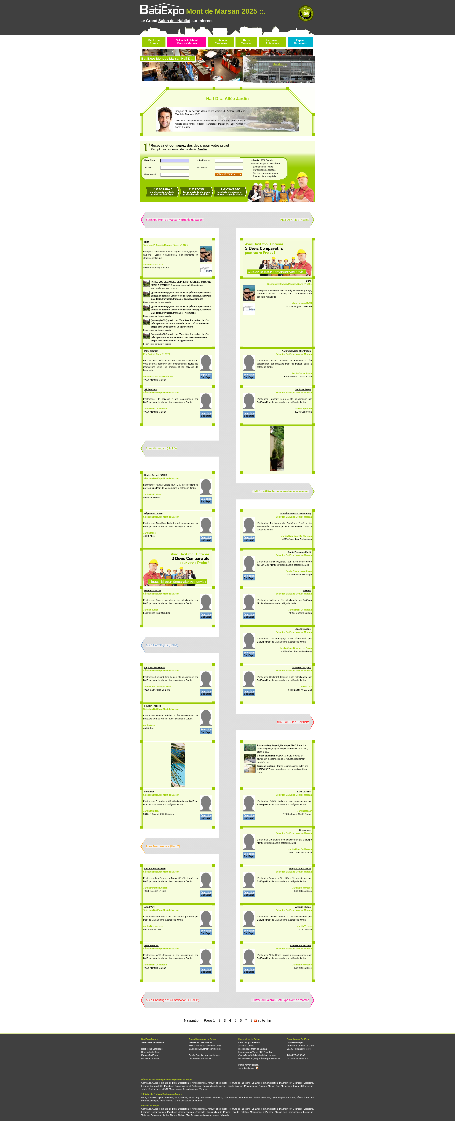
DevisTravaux (246, 42)
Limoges (154, 1100)
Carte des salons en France (188, 1100)
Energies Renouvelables (153, 1112)
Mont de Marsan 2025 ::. (226, 11)
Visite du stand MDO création (158, 376)
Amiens (169, 1100)
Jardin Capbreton (303, 408)
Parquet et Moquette (217, 1083)
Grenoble (265, 1097)
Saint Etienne (245, 1097)
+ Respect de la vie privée (263, 176)
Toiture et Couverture (303, 1086)
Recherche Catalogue (152, 1049)
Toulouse (168, 1097)
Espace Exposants (150, 1058)
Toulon (256, 1097)
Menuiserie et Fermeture (301, 1112)
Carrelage (146, 1083)
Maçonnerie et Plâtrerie (255, 1086)
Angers (281, 1097)
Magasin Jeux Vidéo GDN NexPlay (255, 1052)
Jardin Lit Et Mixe (152, 494)
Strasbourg (194, 1097)
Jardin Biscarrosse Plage (299, 571)
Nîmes (299, 1097)
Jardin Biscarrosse (302, 888)
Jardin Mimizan (151, 811)
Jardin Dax (306, 686)
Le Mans (290, 1097)
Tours (162, 1100)
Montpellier (206, 1097)
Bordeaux (217, 1097)
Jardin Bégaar (304, 811)
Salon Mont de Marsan (152, 1042)
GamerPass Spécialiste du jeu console (257, 1055)
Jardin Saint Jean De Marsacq (296, 536)
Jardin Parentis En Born (155, 888)
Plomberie (169, 1086)
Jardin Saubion (150, 610)
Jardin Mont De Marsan (155, 408)
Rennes (233, 1097)
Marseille (152, 1097)
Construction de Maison (214, 1086)
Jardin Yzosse (304, 926)
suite (261, 1020)
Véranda (203, 1089)
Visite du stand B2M (153, 264)
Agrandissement (183, 1086)
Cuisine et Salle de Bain (164, 1083)
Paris (143, 1097)
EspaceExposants (300, 42)
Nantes (183, 1097)
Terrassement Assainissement (183, 1089)
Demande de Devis (150, 1052)
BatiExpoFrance (154, 42)
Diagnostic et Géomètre (291, 1083)
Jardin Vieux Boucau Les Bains (296, 648)
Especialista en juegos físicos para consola (259, 1058)
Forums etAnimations (272, 42)
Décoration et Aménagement (192, 1083)
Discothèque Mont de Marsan (252, 1049)
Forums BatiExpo (149, 1055)
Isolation (239, 1086)
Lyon (160, 1097)
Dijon (274, 1097)
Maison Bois (274, 1086)
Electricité (308, 1083)
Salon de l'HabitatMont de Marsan (187, 42)
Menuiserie (286, 1086)
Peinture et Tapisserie (239, 1083)
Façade (230, 1086)
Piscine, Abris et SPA (158, 1089)
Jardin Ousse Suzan (301, 373)
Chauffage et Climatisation (265, 1083)
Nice (177, 1097)
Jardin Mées (149, 533)
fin (269, 1020)
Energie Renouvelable (152, 1086)
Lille (226, 1097)
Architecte (197, 1086)
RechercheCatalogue (221, 42)
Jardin (144, 1089)
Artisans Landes (246, 1045)
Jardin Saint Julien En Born (157, 686)
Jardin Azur (149, 725)
